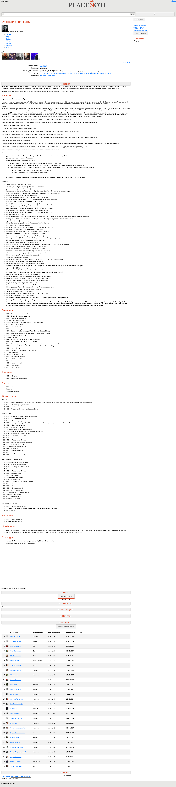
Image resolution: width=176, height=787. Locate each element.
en (123, 62)
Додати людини (141, 33)
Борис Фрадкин (15, 636)
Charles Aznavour (15, 680)
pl (125, 62)
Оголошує (9, 43)
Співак (109, 73)
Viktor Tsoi (13, 708)
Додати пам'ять (139, 28)
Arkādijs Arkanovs (15, 656)
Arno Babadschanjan (16, 704)
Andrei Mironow (15, 742)
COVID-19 (49, 73)
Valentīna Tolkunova (16, 699)
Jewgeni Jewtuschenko (17, 728)
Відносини (9, 45)
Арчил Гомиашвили (16, 651)
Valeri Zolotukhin (15, 646)
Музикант (79, 73)
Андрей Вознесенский (17, 733)
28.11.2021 (43, 67)
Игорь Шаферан (15, 689)
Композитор (71, 73)
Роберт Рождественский (18, 752)
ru (127, 62)
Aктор (43, 73)
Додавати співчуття (140, 25)
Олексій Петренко (16, 665)
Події (7, 47)
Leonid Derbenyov (16, 718)
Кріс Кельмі (13, 723)
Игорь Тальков (14, 713)
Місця (7, 36)
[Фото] (39, 59)
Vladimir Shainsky (15, 737)
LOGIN (174, 1)
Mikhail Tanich (14, 694)
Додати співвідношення (66, 626)
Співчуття (9, 41)
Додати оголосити (139, 27)
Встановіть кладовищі (47, 75)
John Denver (14, 675)
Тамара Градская (15, 641)
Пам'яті (8, 39)
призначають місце (66, 596)
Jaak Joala (13, 684)
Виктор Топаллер (15, 761)
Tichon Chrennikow (16, 766)
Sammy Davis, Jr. (15, 670)
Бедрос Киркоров (15, 757)
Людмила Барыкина (16, 747)
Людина (8, 34)
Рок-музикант (101, 73)
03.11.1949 (43, 65)
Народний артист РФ (89, 73)
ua (129, 62)
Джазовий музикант (59, 73)
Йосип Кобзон (14, 660)
